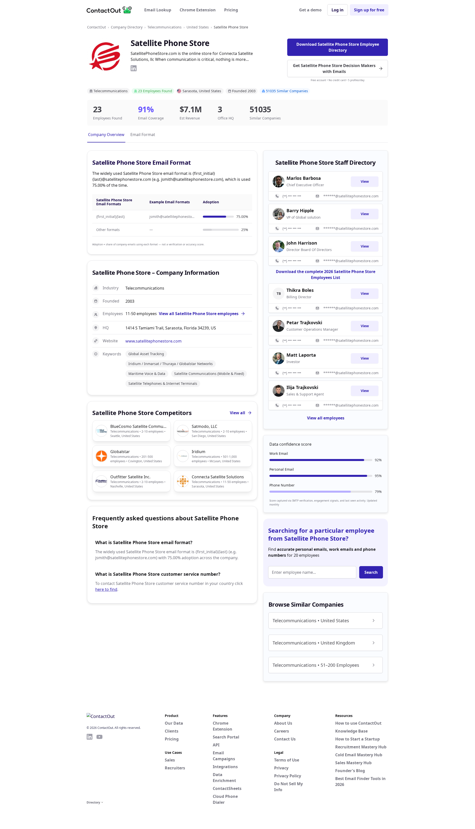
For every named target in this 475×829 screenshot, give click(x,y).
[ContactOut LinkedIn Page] (90, 766)
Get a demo (310, 10)
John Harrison (301, 242)
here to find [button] (106, 589)
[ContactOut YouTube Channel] (99, 766)
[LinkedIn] (134, 68)
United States (198, 27)
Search (371, 572)
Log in (338, 10)
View (365, 181)
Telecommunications (164, 27)
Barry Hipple (300, 210)
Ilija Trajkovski (302, 387)
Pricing (231, 10)
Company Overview (106, 134)
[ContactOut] (111, 10)
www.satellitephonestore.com (153, 341)
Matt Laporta (301, 354)
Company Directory (126, 27)
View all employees (325, 418)
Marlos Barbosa (303, 178)
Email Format (142, 134)
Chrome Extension (198, 10)
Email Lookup (157, 10)
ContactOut (96, 27)
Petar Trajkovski (304, 322)
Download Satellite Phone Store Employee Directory (337, 47)
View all (237, 412)
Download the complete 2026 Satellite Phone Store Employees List (325, 274)
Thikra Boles (300, 290)
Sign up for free (369, 10)
